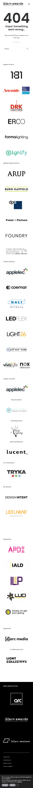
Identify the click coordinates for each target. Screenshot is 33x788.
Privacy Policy (7, 763)
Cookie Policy (7, 760)
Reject (12, 785)
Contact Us (6, 757)
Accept (5, 785)
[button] (29, 4)
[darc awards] (13, 4)
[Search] (16, 49)
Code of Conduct (8, 766)
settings (19, 782)
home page (16, 37)
